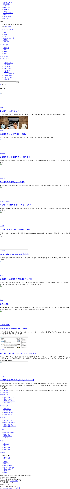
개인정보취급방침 (8, 467)
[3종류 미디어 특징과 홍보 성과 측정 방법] (14, 249)
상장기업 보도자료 (9, 422)
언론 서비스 (7, 409)
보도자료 (6, 48)
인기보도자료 (7, 16)
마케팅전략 (6, 7)
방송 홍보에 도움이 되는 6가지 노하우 (13, 328)
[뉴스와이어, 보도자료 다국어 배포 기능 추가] (14, 273)
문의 (4, 36)
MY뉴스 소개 (7, 410)
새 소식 (5, 18)
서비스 (5, 49)
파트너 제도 (7, 447)
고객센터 (2, 452)
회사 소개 (6, 444)
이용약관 (6, 463)
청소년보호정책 (8, 469)
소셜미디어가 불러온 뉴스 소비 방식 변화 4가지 (17, 205)
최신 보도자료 (7, 420)
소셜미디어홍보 (8, 13)
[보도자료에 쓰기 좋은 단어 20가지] (14, 176)
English (5, 472)
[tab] (35, 394)
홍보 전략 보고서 (8, 432)
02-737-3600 (6, 457)
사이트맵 (6, 471)
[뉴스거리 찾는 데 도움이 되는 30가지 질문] (14, 151)
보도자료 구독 (4, 405)
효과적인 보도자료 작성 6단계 (11, 111)
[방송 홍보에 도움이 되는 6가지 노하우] (14, 323)
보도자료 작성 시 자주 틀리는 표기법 (13, 134)
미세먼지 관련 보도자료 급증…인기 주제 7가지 (17, 380)
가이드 (5, 51)
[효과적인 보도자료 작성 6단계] (14, 106)
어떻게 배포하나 (8, 399)
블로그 (5, 32)
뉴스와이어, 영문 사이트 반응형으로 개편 (15, 229)
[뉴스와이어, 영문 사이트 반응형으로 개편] (14, 224)
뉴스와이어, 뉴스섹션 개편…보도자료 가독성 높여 (18, 353)
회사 (1, 441)
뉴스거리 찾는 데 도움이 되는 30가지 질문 (15, 157)
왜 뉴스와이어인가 (9, 397)
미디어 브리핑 (7, 2)
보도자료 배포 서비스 (6, 29)
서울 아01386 (14, 481)
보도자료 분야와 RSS (9, 426)
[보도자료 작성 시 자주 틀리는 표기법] (14, 128)
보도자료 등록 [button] (4, 56)
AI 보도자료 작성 (8, 38)
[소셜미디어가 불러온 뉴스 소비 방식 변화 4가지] (14, 199)
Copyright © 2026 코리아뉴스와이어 (10, 488)
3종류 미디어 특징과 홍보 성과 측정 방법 (14, 254)
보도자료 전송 (7, 414)
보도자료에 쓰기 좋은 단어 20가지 (12, 182)
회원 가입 (6, 41)
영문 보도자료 (7, 424)
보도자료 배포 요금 (9, 401)
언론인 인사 (7, 14)
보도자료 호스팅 (8, 412)
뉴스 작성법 (4, 304)
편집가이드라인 (8, 465)
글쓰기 (5, 11)
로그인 (5, 40)
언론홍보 (6, 9)
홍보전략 (6, 5)
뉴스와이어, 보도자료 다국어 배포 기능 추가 (16, 279)
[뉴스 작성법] (14, 298)
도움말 (5, 34)
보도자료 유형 (7, 436)
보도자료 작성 (7, 434)
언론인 (5, 53)
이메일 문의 (7, 458)
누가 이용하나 (7, 402)
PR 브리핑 (6, 4)
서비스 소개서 (7, 449)
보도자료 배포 (4, 394)
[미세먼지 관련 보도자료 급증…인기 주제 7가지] (14, 374)
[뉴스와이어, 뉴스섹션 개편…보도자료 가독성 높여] (14, 348)
